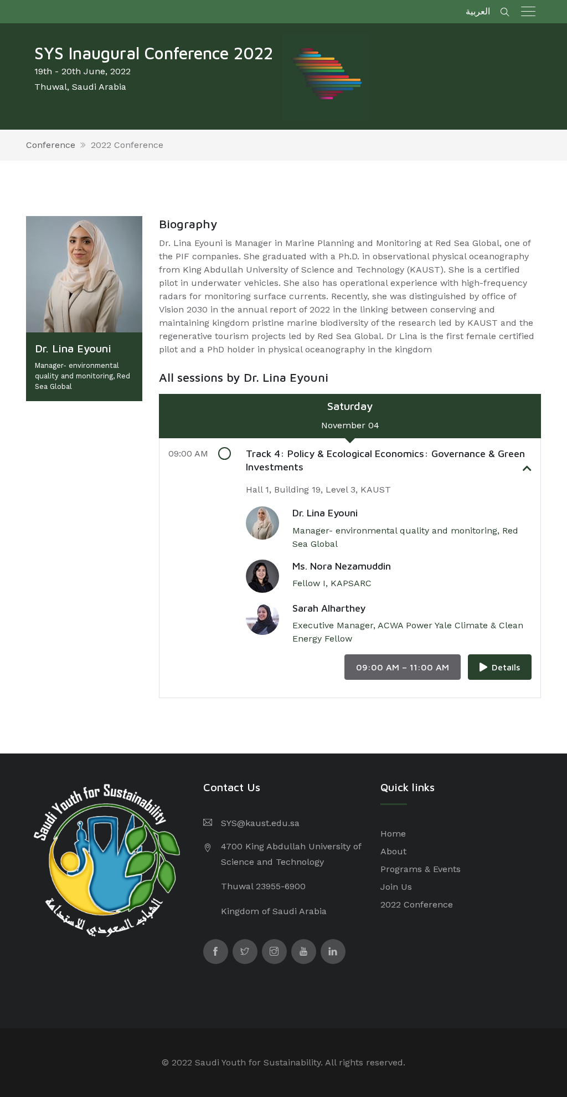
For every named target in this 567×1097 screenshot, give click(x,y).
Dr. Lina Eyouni (325, 513)
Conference (50, 145)
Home (393, 833)
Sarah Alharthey (328, 608)
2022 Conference (127, 145)
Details (506, 667)
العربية (478, 11)
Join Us (396, 886)
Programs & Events (420, 869)
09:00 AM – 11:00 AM (402, 667)
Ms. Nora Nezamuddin (341, 566)
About (393, 851)
